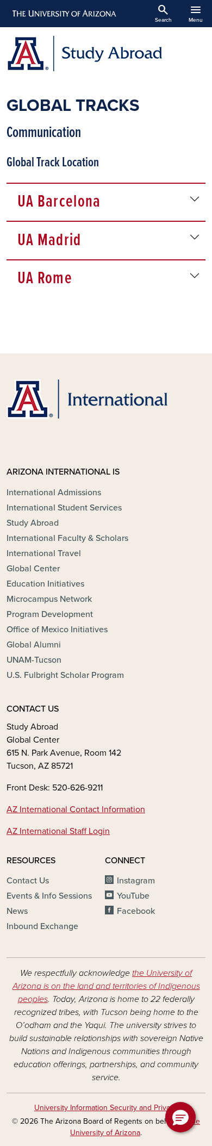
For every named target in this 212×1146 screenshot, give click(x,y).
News (17, 911)
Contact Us (28, 880)
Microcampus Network (49, 599)
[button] (180, 1117)
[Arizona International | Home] (87, 399)
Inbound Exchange (42, 926)
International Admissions (54, 492)
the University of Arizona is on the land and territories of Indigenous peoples (106, 986)
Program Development (50, 614)
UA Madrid (49, 240)
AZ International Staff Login (58, 831)
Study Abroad (33, 523)
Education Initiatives (45, 583)
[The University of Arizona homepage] (63, 13)
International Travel (44, 553)
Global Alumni (34, 644)
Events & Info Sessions (49, 895)
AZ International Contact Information (76, 809)
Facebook (136, 911)
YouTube (133, 895)
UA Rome (44, 278)
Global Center (33, 568)
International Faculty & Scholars (67, 538)
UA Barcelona (59, 202)
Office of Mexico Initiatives (57, 629)
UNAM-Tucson (34, 660)
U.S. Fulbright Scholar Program (65, 675)
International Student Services (64, 507)
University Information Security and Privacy (106, 1107)
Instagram (136, 880)
